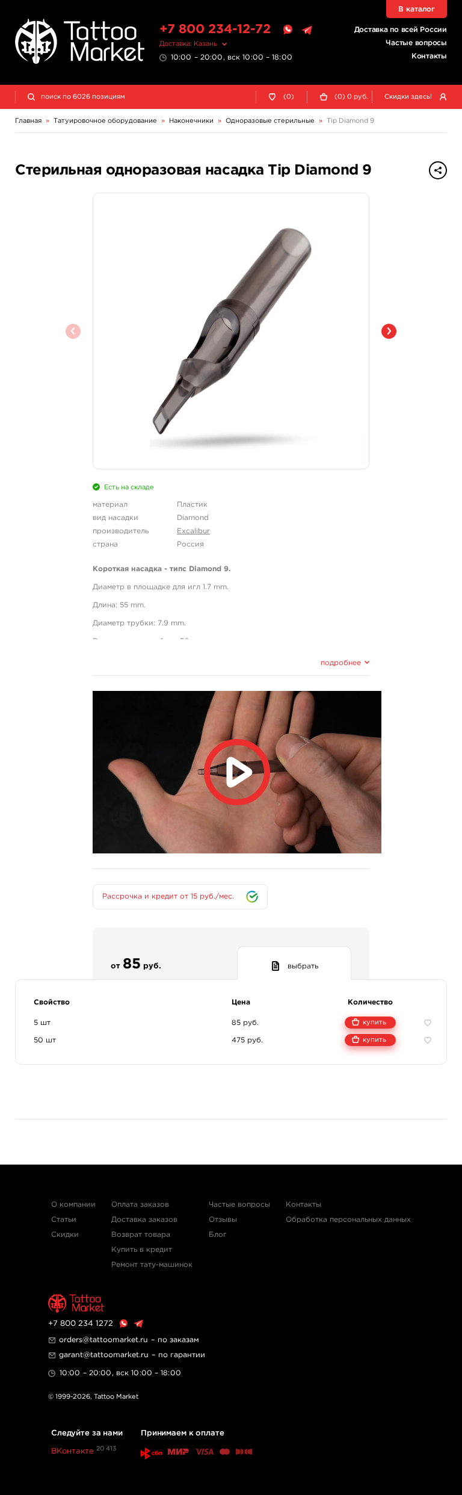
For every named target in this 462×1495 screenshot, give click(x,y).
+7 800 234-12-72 (215, 29)
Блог (218, 1234)
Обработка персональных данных (348, 1219)
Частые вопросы (416, 43)
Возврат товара (140, 1234)
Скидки (65, 1234)
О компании (73, 1204)
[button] (388, 331)
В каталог (416, 9)
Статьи (63, 1219)
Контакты (429, 56)
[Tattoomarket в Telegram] (306, 30)
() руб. (351, 97)
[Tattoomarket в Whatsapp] (287, 30)
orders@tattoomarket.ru (103, 1340)
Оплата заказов (140, 1204)
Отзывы (223, 1219)
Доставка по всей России (400, 29)
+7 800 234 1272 (80, 1323)
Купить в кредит (141, 1249)
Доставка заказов (144, 1219)
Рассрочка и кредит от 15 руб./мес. (168, 896)
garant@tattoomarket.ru (104, 1355)
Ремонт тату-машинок (151, 1264)
